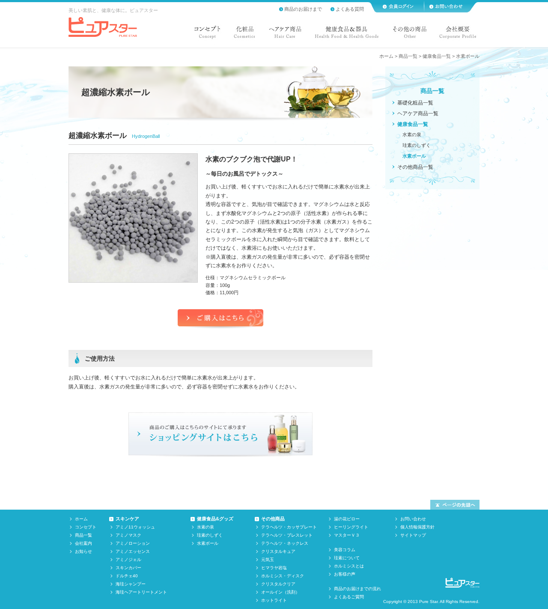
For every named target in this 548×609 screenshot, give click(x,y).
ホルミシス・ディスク (282, 575)
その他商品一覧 (415, 167)
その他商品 (273, 518)
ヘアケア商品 (285, 34)
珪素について (347, 557)
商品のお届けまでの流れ (357, 588)
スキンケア (127, 518)
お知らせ (83, 551)
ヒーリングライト (351, 527)
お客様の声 (344, 574)
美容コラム (344, 549)
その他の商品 (409, 34)
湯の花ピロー (347, 518)
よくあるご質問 (349, 596)
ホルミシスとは (349, 566)
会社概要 (456, 34)
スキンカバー (128, 567)
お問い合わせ (413, 518)
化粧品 (244, 34)
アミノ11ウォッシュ (135, 527)
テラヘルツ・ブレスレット (287, 535)
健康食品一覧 (437, 56)
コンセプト (209, 34)
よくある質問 (350, 9)
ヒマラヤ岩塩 (274, 567)
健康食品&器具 (347, 34)
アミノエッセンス (133, 551)
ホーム (386, 56)
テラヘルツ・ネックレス (284, 543)
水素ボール (414, 155)
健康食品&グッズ (215, 518)
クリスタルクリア (278, 584)
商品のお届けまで (303, 9)
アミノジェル (128, 559)
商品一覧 (408, 56)
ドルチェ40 (127, 575)
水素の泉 (411, 134)
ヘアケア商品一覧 (417, 113)
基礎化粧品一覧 (415, 103)
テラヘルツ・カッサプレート (289, 527)
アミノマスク (128, 535)
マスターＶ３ (347, 535)
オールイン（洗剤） (280, 592)
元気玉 (267, 559)
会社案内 (83, 543)
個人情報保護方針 (417, 527)
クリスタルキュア (278, 551)
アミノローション (133, 543)
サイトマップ (413, 535)
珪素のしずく (416, 145)
